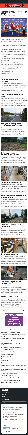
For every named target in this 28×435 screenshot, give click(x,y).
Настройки (7, 431)
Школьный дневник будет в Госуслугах (10, 80)
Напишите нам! (5, 2)
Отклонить (15, 428)
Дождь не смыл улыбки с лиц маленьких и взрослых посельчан (13, 370)
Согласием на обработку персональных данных (14, 419)
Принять (6, 428)
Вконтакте (4, 394)
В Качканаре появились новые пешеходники (11, 225)
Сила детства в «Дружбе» (7, 375)
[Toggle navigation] (2, 9)
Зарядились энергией (6, 356)
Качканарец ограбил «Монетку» (11, 182)
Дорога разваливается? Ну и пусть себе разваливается (10, 359)
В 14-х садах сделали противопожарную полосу (10, 154)
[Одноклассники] (4, 73)
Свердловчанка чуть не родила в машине (12, 95)
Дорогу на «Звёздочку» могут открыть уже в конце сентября (11, 124)
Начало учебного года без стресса (9, 382)
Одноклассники (5, 392)
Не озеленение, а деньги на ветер (9, 373)
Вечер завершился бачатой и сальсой (10, 378)
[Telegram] (6, 73)
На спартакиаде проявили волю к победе (10, 380)
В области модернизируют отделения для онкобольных (13, 196)
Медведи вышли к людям (9, 296)
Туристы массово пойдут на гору (9, 363)
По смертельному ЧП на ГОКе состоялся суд (11, 282)
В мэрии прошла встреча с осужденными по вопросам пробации (14, 366)
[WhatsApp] (8, 73)
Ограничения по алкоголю (9, 254)
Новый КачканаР (6, 15)
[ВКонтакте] (2, 73)
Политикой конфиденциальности (10, 418)
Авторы (3, 402)
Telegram (4, 396)
